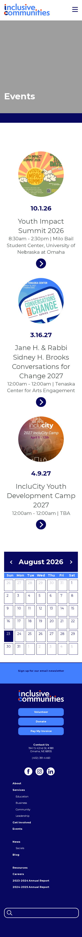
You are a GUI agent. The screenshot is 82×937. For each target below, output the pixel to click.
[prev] (12, 562)
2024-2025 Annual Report (31, 887)
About (17, 783)
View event (41, 263)
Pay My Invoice (41, 731)
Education (22, 796)
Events (17, 828)
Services (19, 790)
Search (9, 912)
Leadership (22, 815)
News (16, 841)
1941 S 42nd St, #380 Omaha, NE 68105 (41, 750)
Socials (20, 848)
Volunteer (41, 712)
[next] (70, 562)
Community (23, 809)
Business (21, 802)
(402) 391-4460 (41, 757)
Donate (41, 721)
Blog (16, 854)
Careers (18, 874)
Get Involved (22, 822)
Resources (20, 867)
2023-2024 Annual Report (31, 880)
